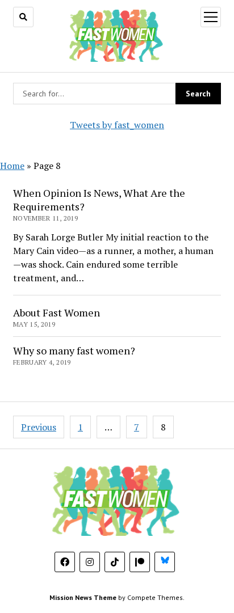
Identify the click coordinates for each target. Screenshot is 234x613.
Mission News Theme (82, 597)
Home (12, 165)
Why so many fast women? (74, 350)
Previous (38, 427)
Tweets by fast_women (117, 125)
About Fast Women (56, 312)
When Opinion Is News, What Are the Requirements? (99, 199)
